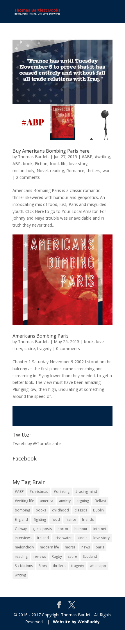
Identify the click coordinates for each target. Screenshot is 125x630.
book (28, 163)
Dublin (98, 510)
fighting (40, 519)
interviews (23, 537)
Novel (42, 170)
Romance (75, 170)
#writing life (24, 500)
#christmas (39, 491)
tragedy (44, 348)
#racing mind (86, 491)
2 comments (28, 177)
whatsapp (98, 565)
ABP (16, 163)
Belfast (100, 500)
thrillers (93, 170)
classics (81, 510)
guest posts (42, 528)
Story (43, 565)
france (71, 519)
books (41, 510)
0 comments (68, 348)
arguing (82, 500)
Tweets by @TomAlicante (36, 443)
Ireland (43, 537)
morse (70, 547)
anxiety (65, 500)
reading (57, 170)
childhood (60, 510)
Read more (62, 416)
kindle (83, 537)
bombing (22, 510)
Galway (21, 528)
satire (29, 348)
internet (99, 528)
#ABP (87, 156)
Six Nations (24, 565)
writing (20, 575)
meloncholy (23, 170)
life (64, 163)
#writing (102, 156)
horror (63, 528)
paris (100, 547)
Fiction (41, 163)
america (46, 500)
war (106, 170)
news (85, 547)
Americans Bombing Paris (40, 336)
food (54, 163)
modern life (49, 547)
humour (81, 528)
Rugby (57, 556)
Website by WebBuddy (76, 621)
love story (78, 163)
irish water (63, 537)
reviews (39, 556)
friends (88, 519)
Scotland (90, 556)
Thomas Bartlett (33, 156)
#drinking (61, 491)
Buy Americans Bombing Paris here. (51, 151)
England (21, 519)
